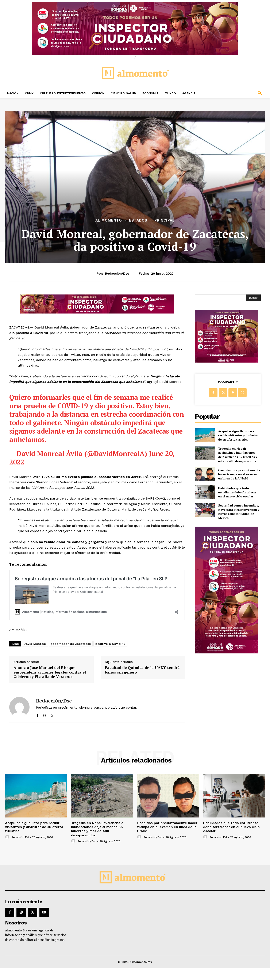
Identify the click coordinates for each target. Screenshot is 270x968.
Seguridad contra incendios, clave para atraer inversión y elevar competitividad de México (238, 511)
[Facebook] (37, 714)
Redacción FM (20, 837)
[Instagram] (44, 714)
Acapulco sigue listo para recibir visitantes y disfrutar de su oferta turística (238, 435)
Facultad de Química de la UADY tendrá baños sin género (142, 669)
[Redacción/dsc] (19, 707)
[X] (52, 714)
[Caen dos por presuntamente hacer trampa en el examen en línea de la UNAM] (205, 474)
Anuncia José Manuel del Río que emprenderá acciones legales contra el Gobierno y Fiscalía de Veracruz (50, 672)
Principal (164, 220)
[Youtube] (44, 912)
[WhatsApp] (242, 392)
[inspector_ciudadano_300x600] (226, 652)
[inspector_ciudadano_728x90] (97, 312)
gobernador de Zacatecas (71, 643)
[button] (236, 93)
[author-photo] (8, 837)
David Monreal (35, 643)
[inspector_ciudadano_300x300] (226, 361)
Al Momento (108, 220)
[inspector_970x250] (135, 28)
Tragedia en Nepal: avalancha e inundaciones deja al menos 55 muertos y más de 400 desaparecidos (237, 454)
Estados (138, 220)
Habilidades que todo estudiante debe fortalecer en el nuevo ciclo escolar (237, 492)
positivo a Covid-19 (110, 643)
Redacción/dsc (117, 273)
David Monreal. (171, 382)
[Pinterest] (232, 392)
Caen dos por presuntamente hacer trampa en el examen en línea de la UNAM (239, 474)
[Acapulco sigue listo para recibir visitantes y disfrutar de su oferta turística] (205, 435)
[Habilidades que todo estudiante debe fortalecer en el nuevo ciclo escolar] (205, 492)
